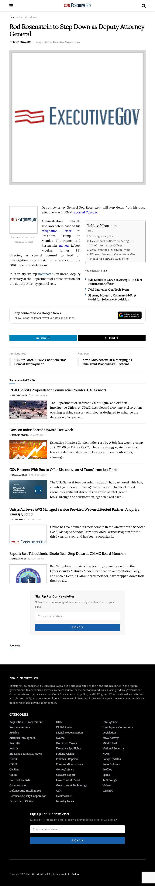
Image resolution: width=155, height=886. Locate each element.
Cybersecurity (17, 785)
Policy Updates (112, 759)
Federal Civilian (65, 753)
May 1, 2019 (42, 42)
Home (12, 17)
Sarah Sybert (19, 519)
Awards (13, 748)
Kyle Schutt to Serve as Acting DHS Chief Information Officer (112, 243)
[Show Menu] (11, 5)
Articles (14, 732)
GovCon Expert (65, 774)
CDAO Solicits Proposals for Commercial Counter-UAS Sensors (57, 390)
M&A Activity (111, 737)
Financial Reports (67, 759)
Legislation (109, 732)
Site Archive (73, 874)
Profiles (107, 769)
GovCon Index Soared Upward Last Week (41, 430)
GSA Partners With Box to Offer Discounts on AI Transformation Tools (63, 469)
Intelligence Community (118, 727)
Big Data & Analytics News (25, 753)
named (64, 245)
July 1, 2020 (35, 519)
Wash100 (108, 790)
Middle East (110, 743)
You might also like (101, 236)
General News (65, 769)
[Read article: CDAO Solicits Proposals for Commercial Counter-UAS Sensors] (28, 409)
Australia (14, 743)
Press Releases (111, 764)
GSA (58, 790)
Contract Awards (19, 780)
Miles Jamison (19, 475)
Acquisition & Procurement (26, 722)
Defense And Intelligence (25, 790)
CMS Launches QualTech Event (110, 250)
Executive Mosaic (35, 874)
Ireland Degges (20, 435)
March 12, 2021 (37, 559)
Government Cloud (68, 780)
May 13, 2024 (38, 435)
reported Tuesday (84, 212)
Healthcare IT (64, 796)
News (77, 42)
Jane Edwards (22, 42)
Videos (107, 785)
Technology (110, 780)
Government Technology (71, 785)
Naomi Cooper (19, 395)
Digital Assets (64, 727)
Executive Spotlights (68, 748)
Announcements (19, 727)
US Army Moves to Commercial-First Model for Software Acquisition (113, 256)
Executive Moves (28, 17)
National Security (113, 748)
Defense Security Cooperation (27, 796)
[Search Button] (144, 5)
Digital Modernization (69, 732)
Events (60, 737)
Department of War (21, 801)
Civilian (14, 769)
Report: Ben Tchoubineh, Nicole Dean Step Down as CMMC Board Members (67, 553)
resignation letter (56, 231)
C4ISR (13, 759)
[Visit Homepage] (77, 5)
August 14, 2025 (38, 475)
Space (106, 774)
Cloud (13, 774)
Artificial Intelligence (22, 737)
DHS (59, 722)
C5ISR (13, 764)
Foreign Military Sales (69, 764)
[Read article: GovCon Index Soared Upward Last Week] (28, 449)
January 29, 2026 (39, 395)
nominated (45, 274)
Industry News (65, 801)
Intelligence (110, 722)
